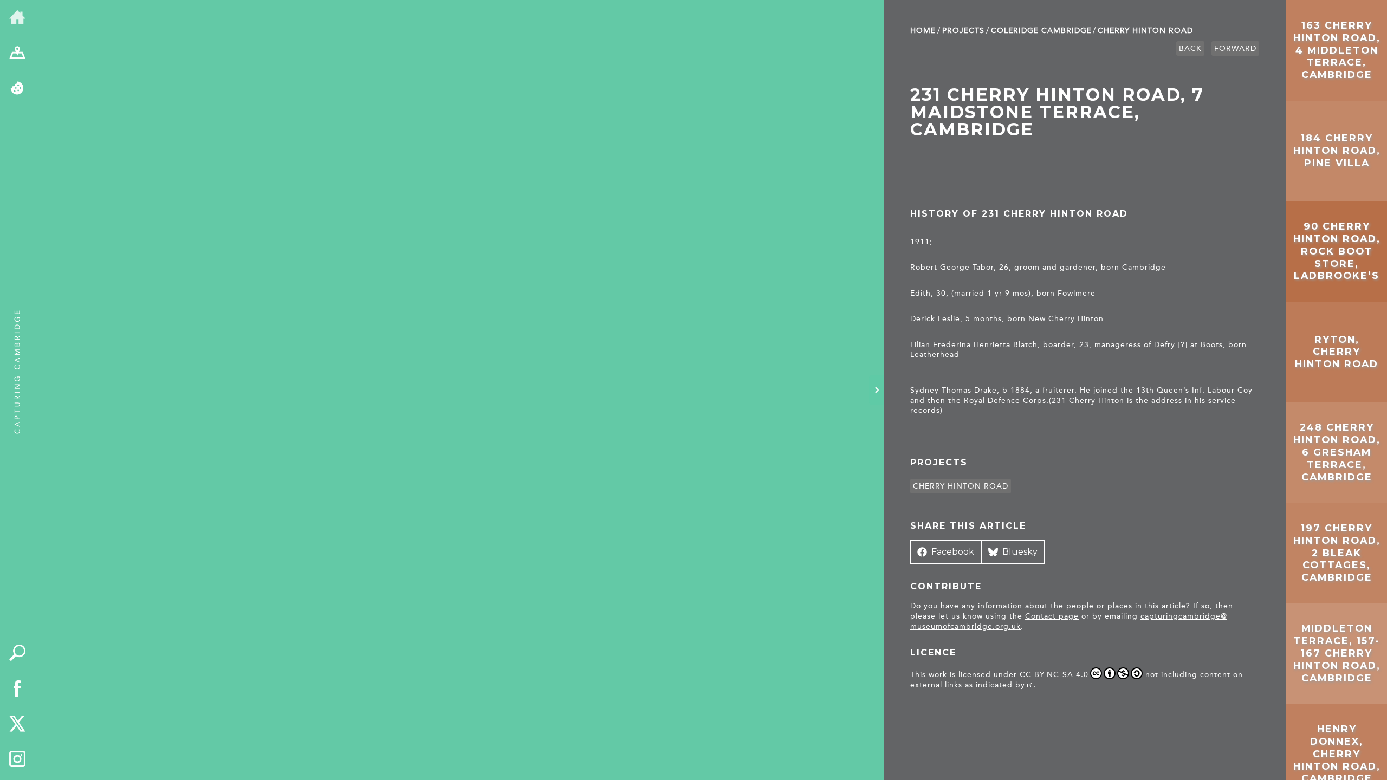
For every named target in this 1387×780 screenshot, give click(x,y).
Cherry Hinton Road (1145, 30)
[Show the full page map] (17, 54)
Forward (1235, 48)
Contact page (1052, 616)
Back (1190, 48)
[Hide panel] (876, 390)
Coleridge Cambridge (1041, 30)
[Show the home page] (17, 18)
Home (923, 30)
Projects (963, 30)
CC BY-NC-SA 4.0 (1054, 674)
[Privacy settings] (17, 89)
